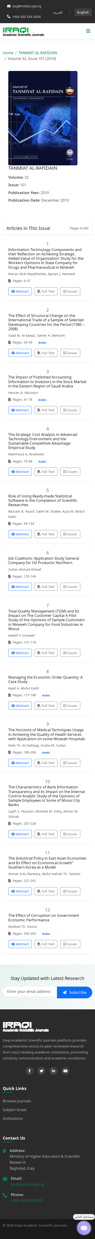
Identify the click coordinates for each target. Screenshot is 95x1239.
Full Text (48, 291)
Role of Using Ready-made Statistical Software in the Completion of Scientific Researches (42, 500)
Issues (72, 291)
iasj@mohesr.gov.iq (27, 1184)
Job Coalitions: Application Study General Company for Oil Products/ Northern (43, 560)
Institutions (13, 1118)
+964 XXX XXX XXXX (27, 1200)
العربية (57, 12)
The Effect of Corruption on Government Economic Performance (43, 917)
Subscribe (77, 992)
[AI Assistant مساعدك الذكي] (83, 1228)
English (83, 12)
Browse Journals (17, 1101)
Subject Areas (15, 1109)
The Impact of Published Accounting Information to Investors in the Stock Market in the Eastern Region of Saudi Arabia (47, 381)
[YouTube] (65, 1071)
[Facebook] (29, 1071)
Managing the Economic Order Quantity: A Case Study (45, 679)
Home (8, 52)
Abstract (22, 291)
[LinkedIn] (53, 1071)
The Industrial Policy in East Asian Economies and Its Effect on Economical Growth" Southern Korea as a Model (47, 862)
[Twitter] (41, 1071)
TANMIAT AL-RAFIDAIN (37, 52)
